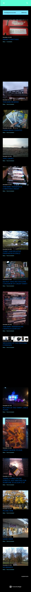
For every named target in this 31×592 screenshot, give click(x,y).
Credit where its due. (13, 450)
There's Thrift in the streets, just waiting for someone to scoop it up (14, 480)
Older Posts (24, 576)
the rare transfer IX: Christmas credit (12, 188)
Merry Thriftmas (11, 39)
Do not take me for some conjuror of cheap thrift (15, 283)
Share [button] (4, 41)
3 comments (9, 41)
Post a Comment (10, 104)
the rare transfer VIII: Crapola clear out (13, 327)
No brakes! (8, 567)
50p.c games (8, 158)
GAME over (8, 539)
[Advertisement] (15, 62)
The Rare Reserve (11, 102)
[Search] (27, 2)
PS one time (8, 511)
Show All (24, 12)
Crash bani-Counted (12, 130)
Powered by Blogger (16, 586)
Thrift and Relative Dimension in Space (12, 252)
